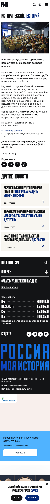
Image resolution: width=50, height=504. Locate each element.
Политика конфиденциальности (16, 389)
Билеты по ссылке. (11, 130)
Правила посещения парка (14, 385)
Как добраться (9, 287)
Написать (20, 453)
